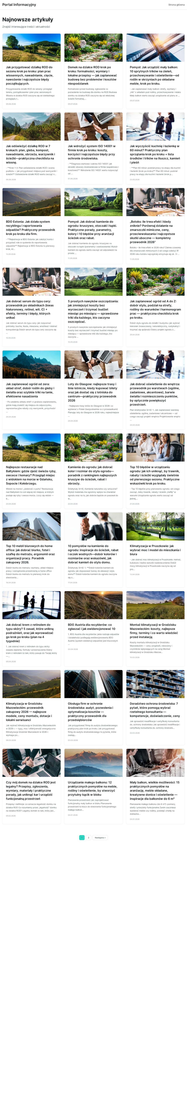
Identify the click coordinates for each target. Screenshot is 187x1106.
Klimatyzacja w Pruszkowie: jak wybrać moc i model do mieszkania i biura (155, 550)
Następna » (100, 837)
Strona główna (176, 4)
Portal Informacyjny (19, 4)
